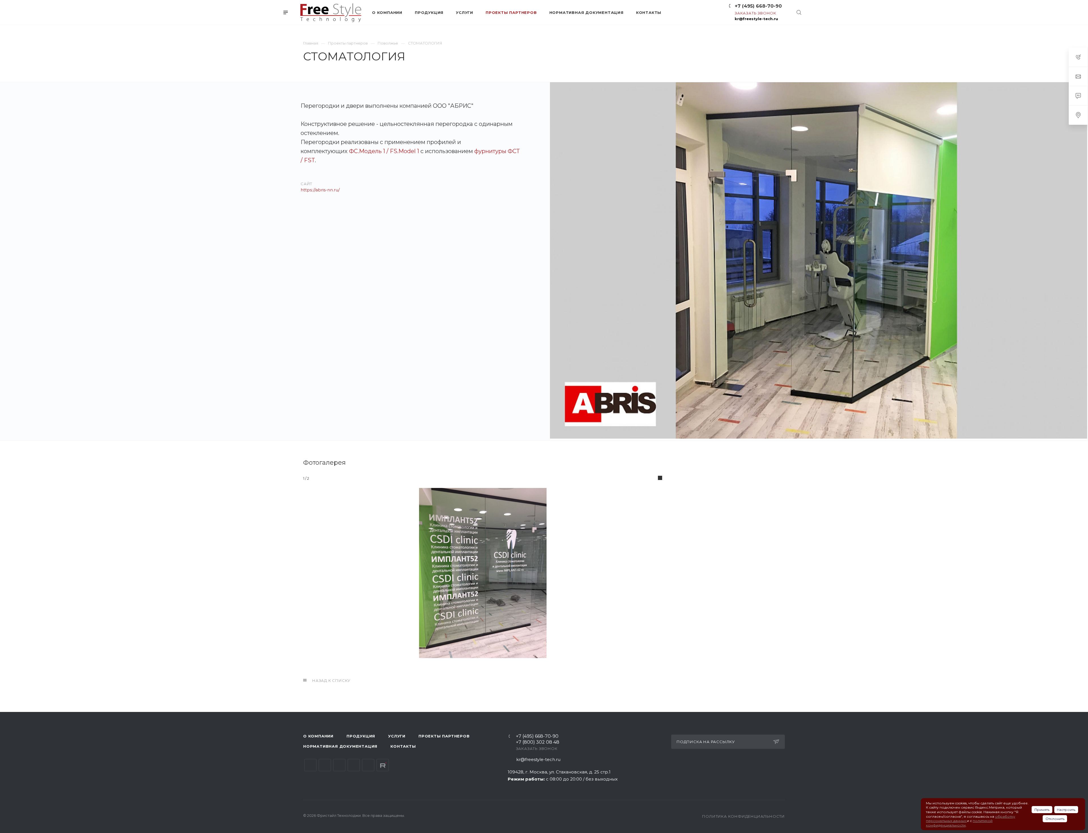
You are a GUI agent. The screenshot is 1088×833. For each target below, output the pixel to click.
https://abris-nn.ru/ (320, 190)
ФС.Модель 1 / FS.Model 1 (384, 151)
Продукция (361, 736)
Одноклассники (354, 765)
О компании (318, 736)
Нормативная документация (340, 746)
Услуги (396, 736)
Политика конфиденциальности (743, 816)
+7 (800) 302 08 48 (537, 742)
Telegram (325, 765)
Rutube (383, 765)
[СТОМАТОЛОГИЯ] (818, 261)
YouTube (339, 765)
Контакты (403, 746)
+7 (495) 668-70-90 (758, 6)
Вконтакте (310, 765)
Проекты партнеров (444, 736)
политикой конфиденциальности (959, 823)
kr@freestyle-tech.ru (756, 18)
